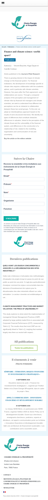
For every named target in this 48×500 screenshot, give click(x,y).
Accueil (4, 47)
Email (6, 176)
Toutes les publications (24, 348)
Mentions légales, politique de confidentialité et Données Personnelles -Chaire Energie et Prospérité (22, 481)
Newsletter (8, 488)
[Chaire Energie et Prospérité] (24, 22)
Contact (7, 475)
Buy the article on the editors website (17, 138)
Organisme (9, 201)
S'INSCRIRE (11, 219)
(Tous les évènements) (24, 364)
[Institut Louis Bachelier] (24, 38)
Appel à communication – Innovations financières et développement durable (24, 399)
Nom (6, 192)
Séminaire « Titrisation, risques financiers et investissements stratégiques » (24, 373)
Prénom (7, 184)
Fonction (8, 209)
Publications (11, 47)
